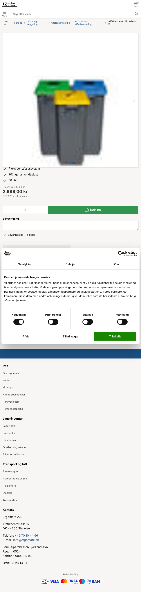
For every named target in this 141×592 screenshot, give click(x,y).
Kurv (136, 6)
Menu (4, 16)
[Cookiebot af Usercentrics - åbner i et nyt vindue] (121, 253)
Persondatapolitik (13, 408)
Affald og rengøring (32, 23)
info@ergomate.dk (26, 540)
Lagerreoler (9, 425)
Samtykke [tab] (24, 264)
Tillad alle (115, 336)
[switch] (53, 322)
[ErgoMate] (9, 4)
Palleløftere (9, 485)
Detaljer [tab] (71, 264)
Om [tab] (116, 264)
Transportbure (11, 499)
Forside (18, 22)
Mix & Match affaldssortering (83, 23)
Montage (8, 387)
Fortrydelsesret (11, 401)
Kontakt (7, 380)
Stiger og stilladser (13, 454)
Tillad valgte (70, 336)
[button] (70, 99)
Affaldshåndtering (60, 22)
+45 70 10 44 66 (26, 535)
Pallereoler (9, 433)
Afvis (26, 336)
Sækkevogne (10, 471)
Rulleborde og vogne (15, 478)
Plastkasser (9, 440)
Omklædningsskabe (14, 447)
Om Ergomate (11, 373)
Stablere (7, 492)
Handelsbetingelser (14, 394)
